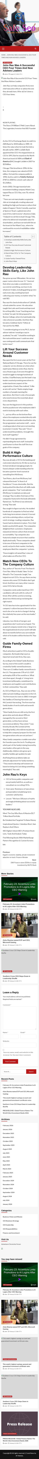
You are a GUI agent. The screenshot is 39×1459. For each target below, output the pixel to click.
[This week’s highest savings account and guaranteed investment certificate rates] (19, 1349)
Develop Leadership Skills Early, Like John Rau (18, 241)
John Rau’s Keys (11, 261)
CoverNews (30, 1453)
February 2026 (8, 1125)
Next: (23, 862)
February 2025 (8, 1173)
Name (5, 1032)
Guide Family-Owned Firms (15, 258)
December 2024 (8, 1180)
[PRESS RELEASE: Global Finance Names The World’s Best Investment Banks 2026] (19, 1424)
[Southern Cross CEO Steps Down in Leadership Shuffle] (19, 961)
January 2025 (7, 1177)
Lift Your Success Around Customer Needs (18, 246)
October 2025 (8, 1141)
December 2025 (8, 1133)
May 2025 (6, 1161)
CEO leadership (7, 62)
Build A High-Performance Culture (17, 250)
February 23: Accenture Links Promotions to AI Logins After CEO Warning (19, 1086)
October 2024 (8, 1188)
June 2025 (6, 1157)
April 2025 (6, 1165)
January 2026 (7, 1129)
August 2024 (7, 1196)
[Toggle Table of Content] (32, 236)
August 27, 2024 (14, 74)
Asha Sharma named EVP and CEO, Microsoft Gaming (18, 1093)
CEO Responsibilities (10, 1229)
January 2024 (7, 1204)
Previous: (19, 854)
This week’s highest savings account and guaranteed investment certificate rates (17, 1099)
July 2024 (6, 1200)
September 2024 (8, 1192)
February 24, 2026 (14, 981)
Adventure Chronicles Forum (11, 1244)
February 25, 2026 (14, 1368)
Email (23, 1032)
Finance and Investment (11, 1233)
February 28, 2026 (14, 909)
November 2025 (8, 1137)
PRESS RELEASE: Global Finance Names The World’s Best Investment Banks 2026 (18, 1112)
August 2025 (7, 1149)
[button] (3, 48)
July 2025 (6, 1153)
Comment (7, 1005)
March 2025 (7, 1169)
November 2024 (8, 1184)
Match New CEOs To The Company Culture (18, 254)
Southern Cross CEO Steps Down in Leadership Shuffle (19, 1105)
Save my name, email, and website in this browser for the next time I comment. (18, 1053)
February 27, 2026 (14, 945)
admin (6, 74)
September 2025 (8, 1145)
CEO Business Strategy (11, 1221)
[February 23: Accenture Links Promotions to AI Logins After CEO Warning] (19, 889)
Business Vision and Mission (12, 1217)
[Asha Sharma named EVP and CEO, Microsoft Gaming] (19, 925)
